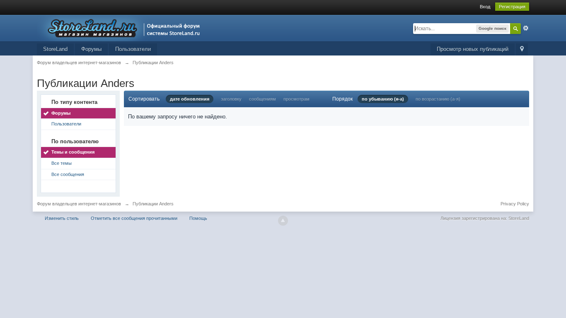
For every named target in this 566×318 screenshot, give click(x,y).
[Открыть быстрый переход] (522, 49)
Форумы (91, 49)
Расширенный (525, 28)
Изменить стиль (62, 218)
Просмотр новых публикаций (472, 49)
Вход (485, 6)
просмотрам (296, 98)
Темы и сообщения (72, 151)
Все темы (61, 163)
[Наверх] (283, 221)
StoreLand (55, 49)
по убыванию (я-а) (383, 98)
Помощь (198, 218)
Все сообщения (67, 174)
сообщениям (262, 98)
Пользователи (133, 49)
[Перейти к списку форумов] (121, 27)
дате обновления (189, 98)
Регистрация (512, 6)
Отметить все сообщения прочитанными (134, 218)
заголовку (231, 98)
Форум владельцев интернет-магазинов (79, 203)
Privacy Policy (515, 203)
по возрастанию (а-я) (438, 98)
